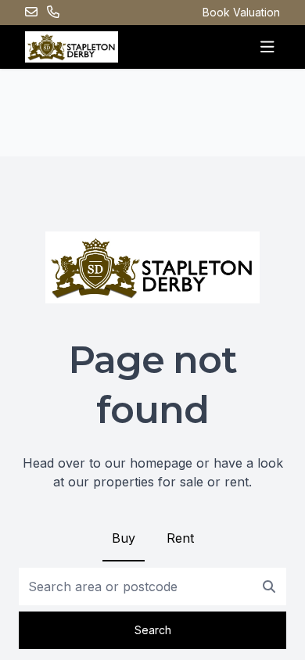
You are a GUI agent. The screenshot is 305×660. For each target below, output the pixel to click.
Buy (123, 538)
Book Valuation (241, 12)
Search (153, 630)
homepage (161, 463)
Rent (180, 538)
